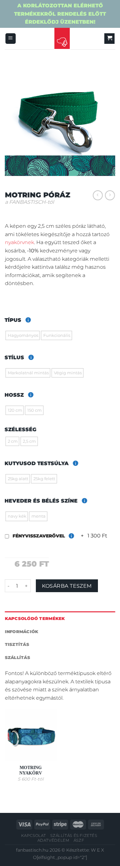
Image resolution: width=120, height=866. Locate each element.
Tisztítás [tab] (17, 644)
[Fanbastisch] (62, 39)
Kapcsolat (33, 835)
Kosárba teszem (67, 586)
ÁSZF (79, 840)
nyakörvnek (19, 242)
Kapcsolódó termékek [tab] (35, 618)
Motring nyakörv (31, 770)
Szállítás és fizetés (73, 835)
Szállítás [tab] (17, 657)
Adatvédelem (53, 840)
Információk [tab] (21, 631)
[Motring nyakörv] (31, 735)
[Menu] (10, 38)
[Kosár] (109, 38)
